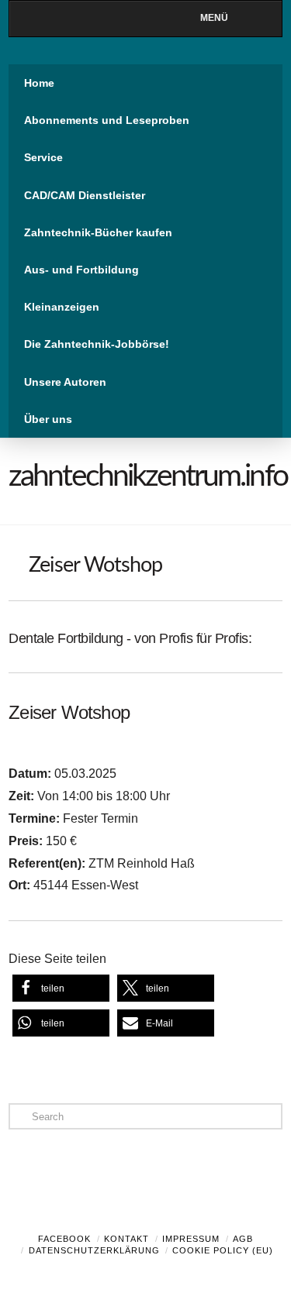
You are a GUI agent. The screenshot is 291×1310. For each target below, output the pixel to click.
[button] (60, 988)
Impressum (191, 1238)
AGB (243, 1238)
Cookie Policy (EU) (222, 1250)
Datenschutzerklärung (94, 1250)
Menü (214, 17)
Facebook (64, 1238)
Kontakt (126, 1238)
